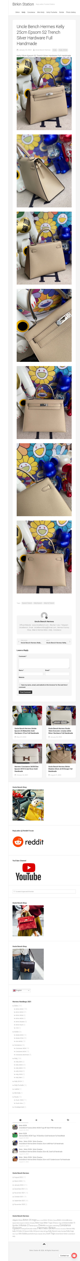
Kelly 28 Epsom (35, 1231)
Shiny (44, 1234)
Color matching (53, 1226)
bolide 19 (71, 1223)
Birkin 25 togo (30, 1220)
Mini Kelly (40, 12)
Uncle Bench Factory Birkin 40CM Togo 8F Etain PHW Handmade (40, 1128)
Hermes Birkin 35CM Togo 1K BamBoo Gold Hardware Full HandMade (42, 1136)
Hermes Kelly (70, 1229)
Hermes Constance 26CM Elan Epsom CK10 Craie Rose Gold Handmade (26, 769)
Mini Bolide (19, 1041)
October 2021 (18, 1196)
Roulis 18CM (19, 1100)
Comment (23, 656)
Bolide (61, 12)
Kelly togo (70, 1231)
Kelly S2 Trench (49, 603)
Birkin (18, 12)
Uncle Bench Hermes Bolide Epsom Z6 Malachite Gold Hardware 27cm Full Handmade (27, 731)
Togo (53, 1233)
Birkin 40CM (19, 1018)
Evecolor (29, 1229)
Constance (31, 12)
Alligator (15, 1220)
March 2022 (18, 1181)
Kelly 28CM (19, 1068)
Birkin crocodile (63, 1220)
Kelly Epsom (38, 603)
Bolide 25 (16, 1225)
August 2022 (18, 1177)
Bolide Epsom (34, 1225)
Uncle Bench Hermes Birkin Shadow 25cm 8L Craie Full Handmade (40, 1151)
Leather (16, 1089)
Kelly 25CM (63, 50)
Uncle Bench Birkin (61, 1234)
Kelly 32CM (19, 1071)
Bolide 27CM (19, 1038)
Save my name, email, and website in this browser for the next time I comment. (43, 686)
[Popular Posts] (36, 1120)
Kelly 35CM (19, 1074)
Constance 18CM (21, 1048)
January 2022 (18, 1185)
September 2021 (19, 1200)
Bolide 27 (25, 1225)
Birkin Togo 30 (59, 1223)
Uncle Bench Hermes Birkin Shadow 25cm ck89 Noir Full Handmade (41, 1143)
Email (47, 670)
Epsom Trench (27, 603)
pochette (30, 1234)
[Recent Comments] (52, 1120)
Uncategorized (19, 1107)
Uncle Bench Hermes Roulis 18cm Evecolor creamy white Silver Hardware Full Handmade (60, 731)
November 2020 (19, 1204)
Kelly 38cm (19, 1077)
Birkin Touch (19, 1025)
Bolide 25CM (19, 1035)
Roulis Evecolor (38, 1234)
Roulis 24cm (19, 1103)
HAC (17, 1028)
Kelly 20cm (19, 1062)
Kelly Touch (15, 1234)
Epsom (17, 1228)
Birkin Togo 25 (49, 1223)
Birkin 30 (46, 1220)
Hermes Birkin (46, 1228)
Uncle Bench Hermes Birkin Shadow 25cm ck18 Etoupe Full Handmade (60, 769)
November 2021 (19, 1193)
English (19, 990)
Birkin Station (23, 4)
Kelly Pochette (51, 12)
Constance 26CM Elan (22, 1054)
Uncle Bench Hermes (43, 50)
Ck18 (46, 1225)
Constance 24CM (21, 1051)
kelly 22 (15, 1231)
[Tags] (68, 1120)
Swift (48, 1234)
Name (21, 670)
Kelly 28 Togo (44, 1231)
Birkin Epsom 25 (21, 1223)
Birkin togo (39, 1223)
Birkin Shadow (20, 1021)
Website (21, 677)
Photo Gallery (71, 12)
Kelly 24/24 (18, 1081)
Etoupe (24, 1228)
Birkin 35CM (19, 1015)
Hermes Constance (61, 1228)
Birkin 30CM (19, 1012)
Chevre (41, 1225)
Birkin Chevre (53, 1220)
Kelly (23, 12)
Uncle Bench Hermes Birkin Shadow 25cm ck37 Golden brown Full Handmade (44, 1159)
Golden (35, 1228)
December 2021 (19, 1189)
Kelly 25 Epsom (24, 1231)
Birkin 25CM (19, 1009)
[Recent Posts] (20, 1120)
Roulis (16, 1097)
